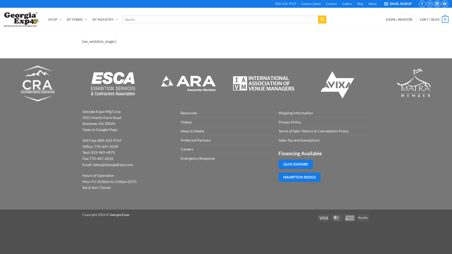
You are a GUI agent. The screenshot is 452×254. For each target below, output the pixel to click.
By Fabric (75, 19)
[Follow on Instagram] (429, 3)
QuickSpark (295, 164)
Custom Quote (311, 4)
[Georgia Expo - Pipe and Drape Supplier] (21, 20)
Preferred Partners (196, 140)
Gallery (347, 4)
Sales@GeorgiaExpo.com (113, 164)
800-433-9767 (285, 4)
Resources (189, 113)
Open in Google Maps (100, 129)
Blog (360, 4)
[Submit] (322, 20)
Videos (186, 122)
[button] (399, 4)
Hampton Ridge (299, 177)
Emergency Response (198, 158)
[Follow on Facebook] (422, 3)
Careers (187, 149)
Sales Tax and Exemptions (299, 140)
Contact (331, 4)
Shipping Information (295, 113)
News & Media (192, 131)
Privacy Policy (289, 122)
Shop (52, 19)
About (372, 4)
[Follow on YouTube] (444, 3)
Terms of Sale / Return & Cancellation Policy (313, 131)
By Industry (103, 19)
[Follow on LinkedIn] (437, 3)
